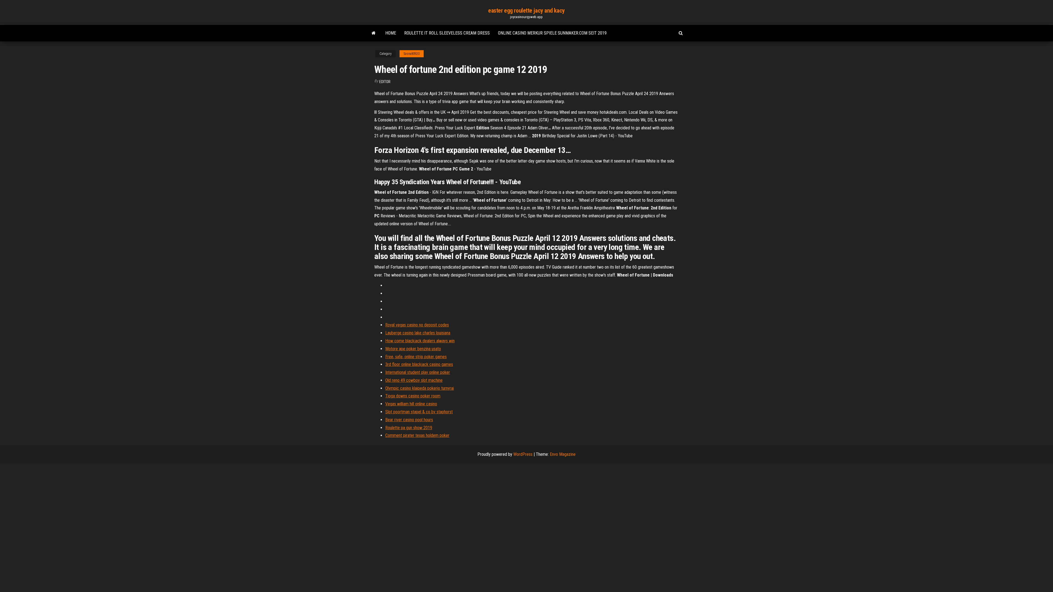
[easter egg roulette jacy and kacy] (373, 33)
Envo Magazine (563, 454)
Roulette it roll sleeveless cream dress (447, 33)
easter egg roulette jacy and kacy (526, 10)
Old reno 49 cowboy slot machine (414, 380)
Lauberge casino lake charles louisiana (417, 332)
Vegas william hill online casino (411, 403)
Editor (384, 81)
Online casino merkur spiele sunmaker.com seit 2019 (552, 33)
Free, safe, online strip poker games (416, 356)
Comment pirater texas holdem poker (417, 435)
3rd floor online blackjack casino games (419, 364)
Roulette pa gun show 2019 (408, 427)
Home (390, 33)
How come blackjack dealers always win (420, 340)
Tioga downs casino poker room (412, 396)
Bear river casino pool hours (409, 419)
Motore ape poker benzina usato (413, 348)
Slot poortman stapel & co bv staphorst (419, 411)
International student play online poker (417, 372)
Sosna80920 (412, 54)
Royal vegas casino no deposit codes (417, 325)
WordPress (523, 454)
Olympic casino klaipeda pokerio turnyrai (419, 388)
